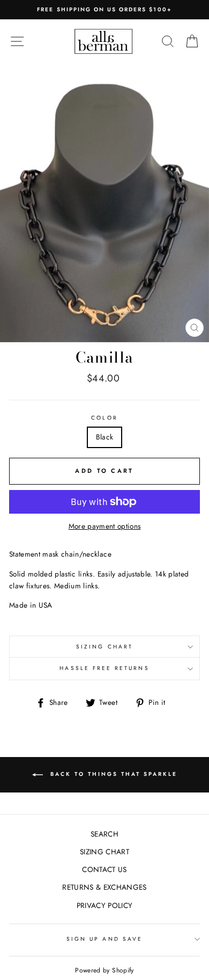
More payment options (105, 526)
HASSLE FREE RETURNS (104, 668)
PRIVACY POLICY (105, 905)
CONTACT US (104, 869)
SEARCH (104, 833)
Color (104, 418)
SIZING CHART (104, 647)
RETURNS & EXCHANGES (104, 887)
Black (105, 436)
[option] (104, 9)
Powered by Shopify (104, 970)
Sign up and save (104, 939)
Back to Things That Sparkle (112, 774)
